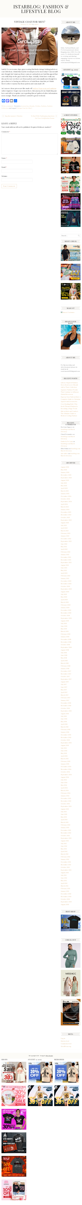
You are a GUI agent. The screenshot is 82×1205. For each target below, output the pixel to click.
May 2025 (64, 486)
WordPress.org (66, 1046)
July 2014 (64, 780)
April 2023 (64, 528)
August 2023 (65, 523)
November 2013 (66, 801)
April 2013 (64, 820)
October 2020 (65, 586)
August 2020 (65, 592)
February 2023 (65, 533)
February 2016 (65, 729)
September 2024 (66, 501)
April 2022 (64, 549)
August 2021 (65, 565)
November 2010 (66, 896)
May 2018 (64, 658)
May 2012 (64, 849)
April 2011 (64, 883)
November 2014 (66, 769)
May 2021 (64, 570)
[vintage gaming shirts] (14, 1176)
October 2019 (65, 615)
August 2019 (65, 621)
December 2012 (66, 830)
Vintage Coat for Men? (24, 108)
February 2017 (65, 698)
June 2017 (64, 687)
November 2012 (66, 833)
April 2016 (64, 724)
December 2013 (66, 798)
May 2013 (64, 817)
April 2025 (64, 488)
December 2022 (66, 539)
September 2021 (66, 562)
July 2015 (64, 748)
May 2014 (64, 785)
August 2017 (65, 682)
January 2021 (65, 578)
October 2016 (65, 708)
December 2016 (66, 703)
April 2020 (64, 600)
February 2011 (65, 888)
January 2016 (65, 732)
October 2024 (65, 499)
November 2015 (66, 737)
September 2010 (66, 902)
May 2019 (64, 629)
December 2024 (66, 496)
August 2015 (65, 745)
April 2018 (64, 661)
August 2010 (65, 904)
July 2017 (64, 684)
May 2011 (64, 880)
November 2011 (66, 865)
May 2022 (64, 547)
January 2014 (65, 796)
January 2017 (65, 700)
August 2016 (65, 714)
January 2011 (65, 891)
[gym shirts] (14, 1153)
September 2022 (66, 541)
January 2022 (65, 554)
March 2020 (65, 602)
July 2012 (64, 843)
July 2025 (64, 483)
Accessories (25, 106)
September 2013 (66, 806)
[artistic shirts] (70, 106)
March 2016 (64, 727)
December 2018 (66, 639)
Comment (6, 132)
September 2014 (66, 775)
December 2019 (66, 610)
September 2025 (66, 478)
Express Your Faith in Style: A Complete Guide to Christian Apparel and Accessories (70, 399)
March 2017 (64, 695)
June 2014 (64, 782)
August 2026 (65, 467)
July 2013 (64, 812)
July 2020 (64, 594)
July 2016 (64, 716)
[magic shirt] (70, 209)
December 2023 (66, 512)
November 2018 (66, 642)
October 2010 (65, 899)
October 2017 (65, 676)
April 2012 (64, 851)
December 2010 (66, 894)
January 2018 (65, 668)
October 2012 (65, 835)
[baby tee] (14, 1129)
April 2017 (64, 692)
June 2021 (64, 568)
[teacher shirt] (14, 1105)
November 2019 (66, 613)
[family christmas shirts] (70, 134)
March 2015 (64, 759)
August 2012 (65, 841)
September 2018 (66, 647)
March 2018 (64, 663)
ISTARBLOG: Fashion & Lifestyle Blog (41, 8)
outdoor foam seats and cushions (44, 88)
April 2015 (64, 756)
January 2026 (65, 472)
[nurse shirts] (14, 1200)
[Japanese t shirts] (70, 173)
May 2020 (64, 597)
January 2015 (65, 764)
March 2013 (64, 822)
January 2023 (65, 536)
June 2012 (64, 846)
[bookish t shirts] (70, 299)
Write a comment (7, 106)
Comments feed (66, 1044)
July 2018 (64, 653)
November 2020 (66, 584)
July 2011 (63, 875)
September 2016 (66, 711)
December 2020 (66, 581)
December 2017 (66, 671)
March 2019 (64, 631)
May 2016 (64, 721)
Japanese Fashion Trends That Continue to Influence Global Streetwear (70, 392)
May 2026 (64, 470)
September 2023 (66, 520)
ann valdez (64, 453)
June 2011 (64, 878)
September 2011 (66, 870)
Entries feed (65, 1041)
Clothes (37, 106)
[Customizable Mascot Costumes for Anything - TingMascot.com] (67, 312)
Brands (32, 106)
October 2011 (65, 867)
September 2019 (66, 618)
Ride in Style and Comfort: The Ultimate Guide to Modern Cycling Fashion (69, 413)
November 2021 (66, 560)
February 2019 (65, 634)
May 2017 (64, 690)
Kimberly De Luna (67, 441)
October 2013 (65, 804)
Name (4, 158)
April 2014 (64, 788)
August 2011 (65, 873)
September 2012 (66, 838)
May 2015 (64, 753)
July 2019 (64, 623)
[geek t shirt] (70, 89)
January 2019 (65, 637)
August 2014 (65, 777)
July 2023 (64, 525)
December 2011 (66, 862)
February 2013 (65, 825)
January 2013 (65, 827)
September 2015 (66, 743)
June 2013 (64, 814)
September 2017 (66, 679)
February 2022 (65, 552)
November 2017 (66, 674)
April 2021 (64, 573)
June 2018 (64, 655)
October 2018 (65, 645)
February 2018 (65, 666)
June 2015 (64, 751)
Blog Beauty (49, 1055)
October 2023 (65, 517)
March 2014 (64, 790)
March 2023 (64, 531)
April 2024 (64, 504)
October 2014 (65, 772)
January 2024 (65, 509)
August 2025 (65, 480)
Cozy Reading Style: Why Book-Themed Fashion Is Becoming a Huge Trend (69, 406)
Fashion (43, 106)
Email (4, 167)
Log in (63, 1038)
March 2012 (64, 854)
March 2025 (65, 491)
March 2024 (65, 507)
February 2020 (65, 605)
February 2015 (65, 761)
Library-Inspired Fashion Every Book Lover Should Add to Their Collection (69, 385)
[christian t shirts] (70, 153)
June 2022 (64, 544)
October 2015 (65, 740)
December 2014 (66, 766)
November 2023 (66, 515)
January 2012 (65, 859)
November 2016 (66, 706)
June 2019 (64, 626)
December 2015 (66, 735)
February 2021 (65, 576)
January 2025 (65, 493)
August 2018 (65, 650)
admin (36, 24)
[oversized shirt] (14, 1082)
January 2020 (65, 607)
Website (4, 176)
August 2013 (65, 809)
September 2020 (66, 589)
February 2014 (65, 793)
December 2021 (66, 557)
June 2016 (64, 719)
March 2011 (64, 886)
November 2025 (66, 475)
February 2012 (65, 857)
